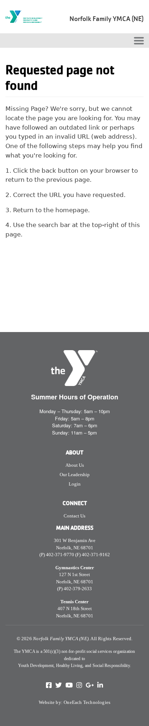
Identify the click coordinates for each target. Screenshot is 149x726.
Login (75, 484)
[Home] (26, 17)
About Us (74, 465)
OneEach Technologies (87, 702)
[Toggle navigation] (139, 40)
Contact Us (74, 516)
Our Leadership (75, 474)
